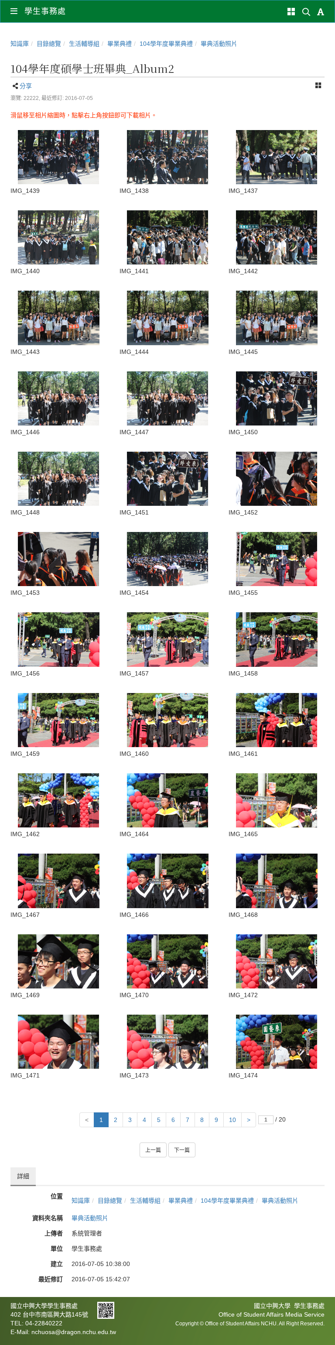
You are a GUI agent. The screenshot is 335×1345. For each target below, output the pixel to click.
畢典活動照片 (219, 43)
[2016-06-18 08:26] (277, 398)
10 (232, 1119)
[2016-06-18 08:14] (277, 157)
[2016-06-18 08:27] (277, 479)
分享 (26, 85)
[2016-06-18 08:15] (58, 157)
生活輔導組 (84, 43)
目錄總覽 (49, 43)
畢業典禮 (119, 43)
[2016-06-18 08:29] (167, 559)
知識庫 (19, 43)
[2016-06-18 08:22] (58, 318)
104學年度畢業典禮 (166, 43)
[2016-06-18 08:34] (277, 559)
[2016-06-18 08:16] (58, 237)
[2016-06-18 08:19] (167, 237)
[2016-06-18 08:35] (277, 720)
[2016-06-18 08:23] (58, 398)
